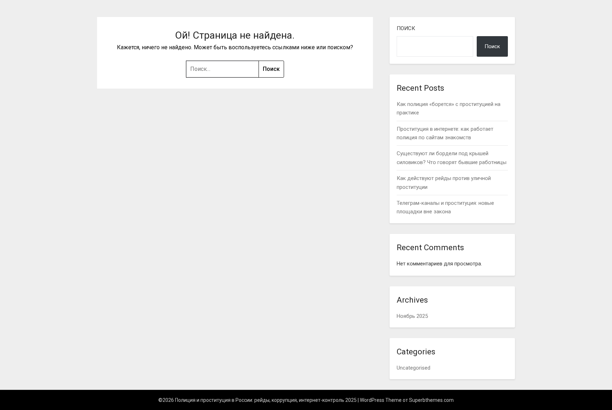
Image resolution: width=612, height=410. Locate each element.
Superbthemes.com (431, 400)
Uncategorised (413, 368)
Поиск (406, 28)
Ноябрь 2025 (412, 316)
